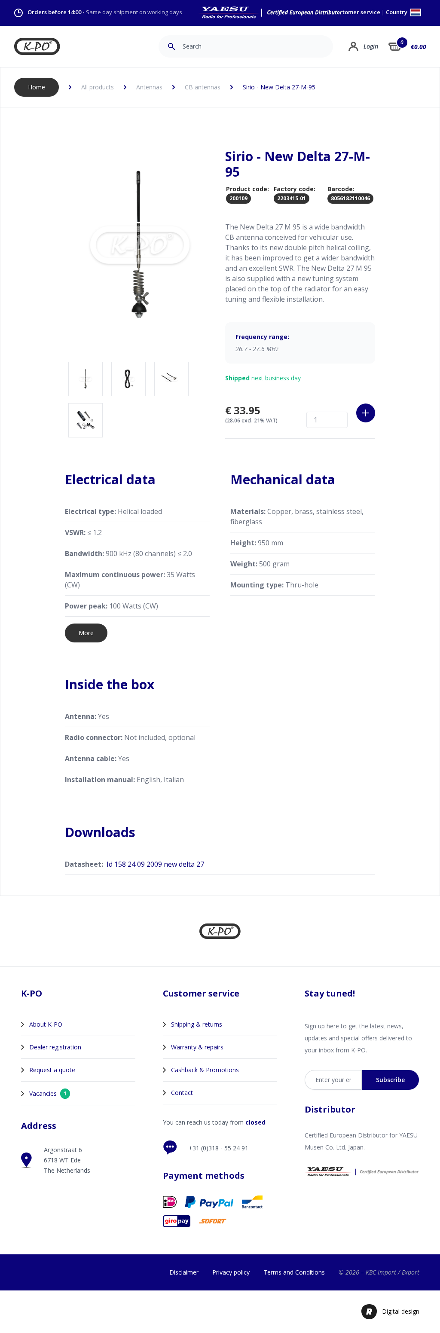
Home (36, 87)
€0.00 (418, 47)
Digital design (400, 1311)
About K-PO (45, 1024)
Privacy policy (231, 1272)
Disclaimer (184, 1272)
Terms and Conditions (294, 1272)
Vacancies (48, 1093)
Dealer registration (55, 1047)
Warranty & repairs (197, 1047)
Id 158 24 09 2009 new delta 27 (155, 864)
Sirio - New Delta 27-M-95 (279, 87)
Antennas (149, 87)
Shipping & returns (196, 1024)
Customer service (356, 12)
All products (97, 87)
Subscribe (390, 1080)
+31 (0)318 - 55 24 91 (218, 1148)
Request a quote (52, 1070)
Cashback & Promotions (205, 1070)
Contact (182, 1092)
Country (397, 12)
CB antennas (202, 87)
